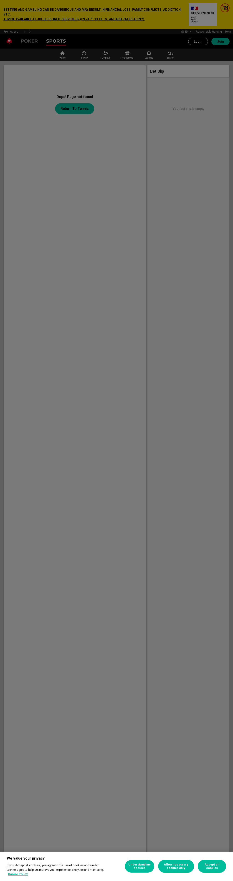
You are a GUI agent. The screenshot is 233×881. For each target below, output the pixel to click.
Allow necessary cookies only (176, 866)
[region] (116, 866)
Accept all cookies (212, 866)
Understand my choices (139, 866)
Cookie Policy (18, 874)
